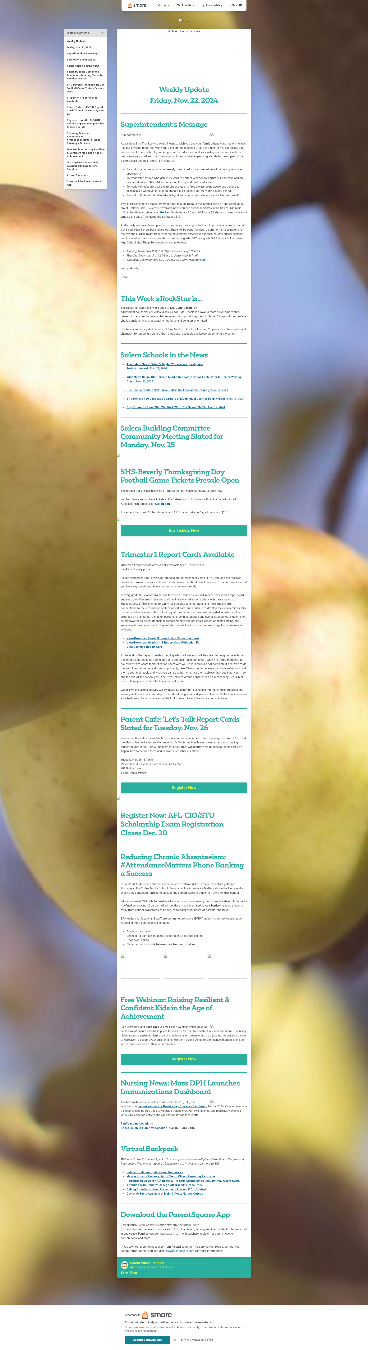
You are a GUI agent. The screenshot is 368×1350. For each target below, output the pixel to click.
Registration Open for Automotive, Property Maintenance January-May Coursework (183, 1181)
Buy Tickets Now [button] (184, 530)
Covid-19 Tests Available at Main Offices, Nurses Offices (165, 1193)
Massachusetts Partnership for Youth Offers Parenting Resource (171, 1176)
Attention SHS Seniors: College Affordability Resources (165, 1185)
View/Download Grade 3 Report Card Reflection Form (163, 638)
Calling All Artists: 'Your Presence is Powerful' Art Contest (166, 1189)
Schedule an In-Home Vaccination (144, 1128)
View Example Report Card (145, 646)
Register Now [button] (184, 787)
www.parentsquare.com (179, 1251)
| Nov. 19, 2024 (185, 398)
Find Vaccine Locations (137, 1123)
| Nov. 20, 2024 (177, 390)
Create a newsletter (147, 1340)
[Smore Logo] (137, 5)
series (127, 1110)
